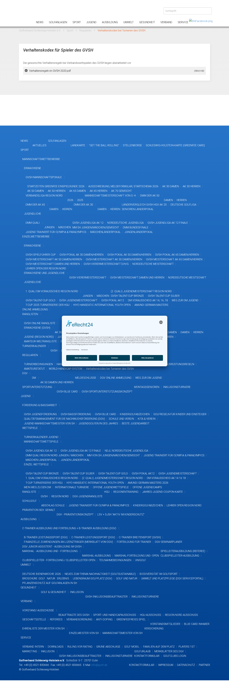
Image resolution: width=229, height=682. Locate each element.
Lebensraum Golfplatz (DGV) (92, 578)
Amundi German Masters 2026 (148, 482)
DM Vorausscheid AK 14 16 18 (166, 478)
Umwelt (128, 22)
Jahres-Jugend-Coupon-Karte (162, 491)
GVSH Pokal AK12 (112, 300)
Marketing (29, 651)
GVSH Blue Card (67, 391)
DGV (24, 373)
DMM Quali (33, 222)
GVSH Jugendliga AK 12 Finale (168, 222)
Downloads (56, 646)
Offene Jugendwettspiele (111, 487)
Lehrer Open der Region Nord (46, 268)
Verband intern (33, 646)
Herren (182, 200)
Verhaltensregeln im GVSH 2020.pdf (116, 70)
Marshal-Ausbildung (96, 555)
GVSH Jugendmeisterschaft (78, 300)
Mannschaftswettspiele (41, 441)
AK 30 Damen (170, 186)
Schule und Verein (121, 418)
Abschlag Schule (53, 505)
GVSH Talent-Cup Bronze (127, 295)
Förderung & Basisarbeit (39, 405)
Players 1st (187, 646)
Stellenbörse (132, 145)
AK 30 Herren (191, 186)
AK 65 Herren (98, 190)
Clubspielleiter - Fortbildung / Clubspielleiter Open (58, 560)
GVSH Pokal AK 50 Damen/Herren (129, 254)
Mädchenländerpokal (105, 232)
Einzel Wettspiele (36, 464)
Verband (166, 22)
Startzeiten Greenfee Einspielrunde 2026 (55, 186)
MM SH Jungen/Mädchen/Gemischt (95, 227)
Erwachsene (32, 168)
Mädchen (64, 227)
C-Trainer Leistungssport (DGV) (93, 537)
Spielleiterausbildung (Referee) (183, 551)
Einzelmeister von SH (84, 633)
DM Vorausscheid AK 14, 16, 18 (148, 300)
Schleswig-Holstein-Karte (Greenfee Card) (175, 145)
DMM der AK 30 (83, 204)
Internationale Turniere (72, 487)
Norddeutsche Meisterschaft (153, 264)
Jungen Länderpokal (75, 459)
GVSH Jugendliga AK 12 (87, 222)
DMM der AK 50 (149, 195)
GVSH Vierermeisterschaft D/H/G (106, 264)
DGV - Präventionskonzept (75, 514)
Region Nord (60, 496)
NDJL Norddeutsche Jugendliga (126, 450)
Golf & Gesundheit (53, 592)
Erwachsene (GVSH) (37, 327)
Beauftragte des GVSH (74, 615)
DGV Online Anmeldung (115, 377)
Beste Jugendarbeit (135, 423)
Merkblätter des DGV (169, 651)
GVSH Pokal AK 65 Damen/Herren (177, 254)
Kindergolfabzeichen (135, 414)
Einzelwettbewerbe (36, 236)
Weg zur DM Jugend (185, 300)
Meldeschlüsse (85, 377)
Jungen (49, 227)
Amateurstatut (34, 368)
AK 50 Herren (56, 190)
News (39, 22)
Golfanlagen (58, 22)
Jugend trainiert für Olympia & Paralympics (56, 232)
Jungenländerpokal (139, 232)
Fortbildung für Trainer (134, 541)
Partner (204, 665)
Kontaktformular (146, 655)
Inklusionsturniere (177, 387)
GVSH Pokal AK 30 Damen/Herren (81, 254)
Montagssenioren (146, 387)
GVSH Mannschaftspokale (44, 177)
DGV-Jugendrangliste (88, 496)
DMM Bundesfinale (135, 227)
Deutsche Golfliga (183, 204)
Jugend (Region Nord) (39, 336)
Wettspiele (30, 428)
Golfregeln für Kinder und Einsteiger (179, 414)
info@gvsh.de (99, 665)
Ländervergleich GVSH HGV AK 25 (144, 204)
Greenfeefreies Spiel (131, 619)
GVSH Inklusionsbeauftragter (106, 596)
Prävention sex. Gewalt (38, 510)
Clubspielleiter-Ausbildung (180, 555)
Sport (77, 22)
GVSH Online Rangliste (39, 323)
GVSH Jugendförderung (40, 414)
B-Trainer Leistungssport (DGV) (46, 537)
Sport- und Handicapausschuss (114, 615)
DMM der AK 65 (35, 204)
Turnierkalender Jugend (41, 437)
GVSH (53, 350)
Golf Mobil (131, 646)
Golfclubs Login (174, 655)
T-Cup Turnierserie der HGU (44, 482)
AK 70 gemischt (121, 190)
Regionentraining (125, 491)
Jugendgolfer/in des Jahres (98, 423)
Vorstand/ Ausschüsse (38, 610)
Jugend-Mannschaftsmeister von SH (49, 423)
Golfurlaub (142, 651)
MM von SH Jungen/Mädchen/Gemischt (113, 455)
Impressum (165, 665)
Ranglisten (30, 314)
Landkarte (78, 145)
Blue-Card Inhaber (196, 624)
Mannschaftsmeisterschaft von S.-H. (110, 195)
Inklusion (77, 592)
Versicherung (153, 628)
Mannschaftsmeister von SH (122, 633)
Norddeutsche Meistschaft (187, 277)
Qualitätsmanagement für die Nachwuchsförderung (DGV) (64, 418)
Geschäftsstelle (34, 619)
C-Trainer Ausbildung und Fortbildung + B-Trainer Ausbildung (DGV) (69, 528)
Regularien (85, 30)
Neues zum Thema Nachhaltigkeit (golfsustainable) (100, 574)
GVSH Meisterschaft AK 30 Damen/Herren (114, 259)
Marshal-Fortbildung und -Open (137, 555)
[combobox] (188, 10)
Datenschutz (186, 665)
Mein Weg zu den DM (37, 487)
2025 (80, 200)
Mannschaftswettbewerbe (41, 159)
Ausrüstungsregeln (180, 364)
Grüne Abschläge (108, 646)
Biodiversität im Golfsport (159, 574)
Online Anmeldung (35, 309)
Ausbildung (110, 22)
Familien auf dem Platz (159, 646)
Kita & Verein (146, 418)
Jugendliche (32, 213)
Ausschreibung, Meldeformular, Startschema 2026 (123, 186)
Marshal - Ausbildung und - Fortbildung (50, 551)
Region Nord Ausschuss (181, 615)
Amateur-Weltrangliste (40, 341)
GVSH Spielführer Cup (41, 254)
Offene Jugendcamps (147, 487)
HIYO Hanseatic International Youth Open (102, 304)
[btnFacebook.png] (201, 21)
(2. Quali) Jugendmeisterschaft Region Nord (141, 291)
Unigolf (140, 560)
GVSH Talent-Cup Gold (40, 300)
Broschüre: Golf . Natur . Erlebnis (45, 578)
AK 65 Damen (77, 190)
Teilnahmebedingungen (115, 560)
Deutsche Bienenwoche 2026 (41, 574)
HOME (24, 13)
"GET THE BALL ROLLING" (104, 145)
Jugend (91, 22)
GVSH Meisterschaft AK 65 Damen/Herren (174, 259)
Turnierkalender (34, 346)
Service (183, 22)
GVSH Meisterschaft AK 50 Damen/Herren (54, 259)
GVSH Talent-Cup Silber (164, 295)
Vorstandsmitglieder (165, 624)
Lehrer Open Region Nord (184, 505)
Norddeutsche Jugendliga (125, 222)
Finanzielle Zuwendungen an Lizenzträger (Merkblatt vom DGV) (68, 541)
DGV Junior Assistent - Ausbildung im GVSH (51, 546)
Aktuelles (39, 145)
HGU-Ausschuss (150, 615)
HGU (106, 491)
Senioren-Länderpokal (138, 209)
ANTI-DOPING (104, 619)
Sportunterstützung (37, 387)
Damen (168, 200)
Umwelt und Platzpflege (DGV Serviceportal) (172, 578)
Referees (56, 619)
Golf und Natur (126, 578)
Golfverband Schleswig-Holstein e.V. (40, 30)
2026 (70, 200)
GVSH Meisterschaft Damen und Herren (53, 264)
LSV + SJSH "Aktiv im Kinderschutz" (121, 514)
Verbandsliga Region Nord (44, 195)
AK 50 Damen (35, 190)
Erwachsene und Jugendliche (44, 273)
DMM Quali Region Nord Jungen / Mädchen (54, 455)
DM (34, 377)
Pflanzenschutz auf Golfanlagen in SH (49, 583)
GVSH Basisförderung (76, 414)
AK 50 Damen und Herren (56, 382)
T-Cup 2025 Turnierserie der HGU (47, 304)
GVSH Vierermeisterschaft (87, 277)
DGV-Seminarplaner (168, 541)
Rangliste (29, 491)
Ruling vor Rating (79, 646)
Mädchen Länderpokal (41, 459)
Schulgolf (29, 500)
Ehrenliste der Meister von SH (43, 628)
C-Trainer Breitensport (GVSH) (140, 537)
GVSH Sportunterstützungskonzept (107, 391)
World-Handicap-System (65, 368)
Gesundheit (147, 22)
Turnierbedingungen (38, 364)
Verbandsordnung (79, 619)
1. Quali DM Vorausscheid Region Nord (52, 291)
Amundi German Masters (151, 304)
